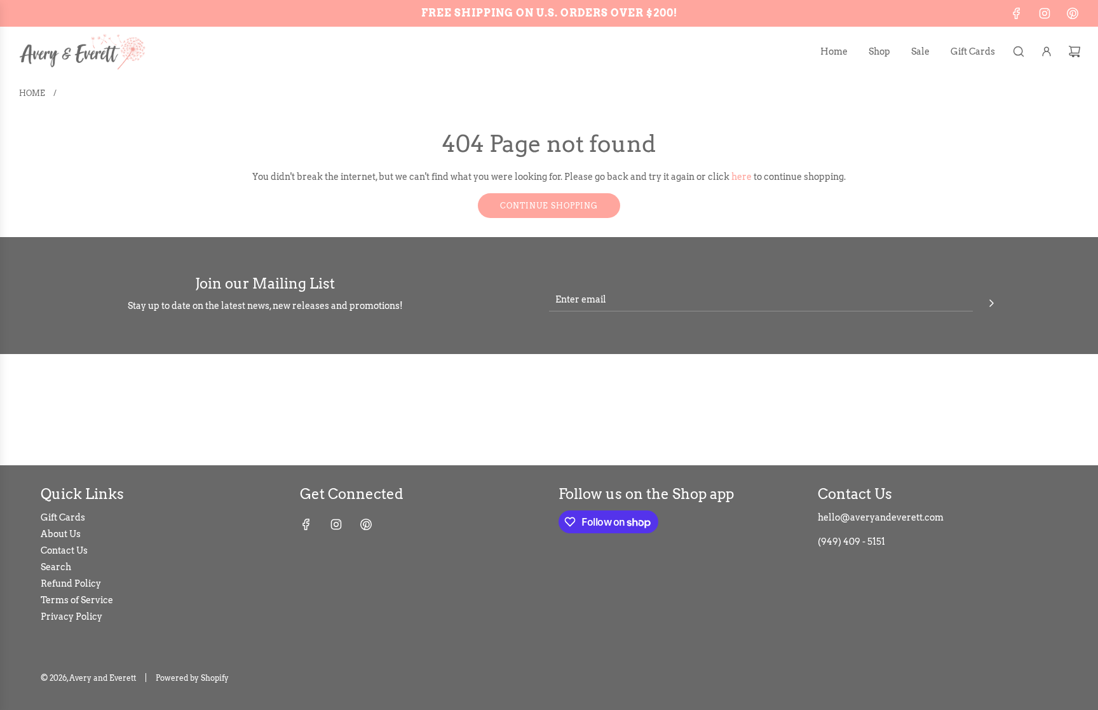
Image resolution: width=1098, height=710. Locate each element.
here (741, 177)
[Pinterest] (1073, 13)
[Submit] (991, 301)
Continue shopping (549, 205)
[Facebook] (1017, 13)
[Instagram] (1045, 13)
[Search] (1019, 51)
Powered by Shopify (192, 678)
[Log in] (1047, 51)
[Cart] (1074, 51)
